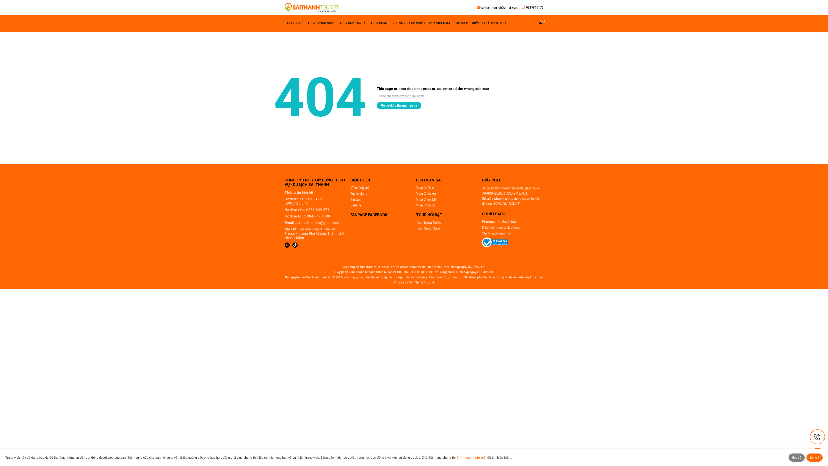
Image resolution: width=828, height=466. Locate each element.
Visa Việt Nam (439, 23)
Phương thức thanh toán (500, 222)
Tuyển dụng (358, 194)
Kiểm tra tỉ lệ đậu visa (489, 23)
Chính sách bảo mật (496, 233)
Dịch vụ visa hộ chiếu (408, 23)
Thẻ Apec (461, 23)
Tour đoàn (379, 23)
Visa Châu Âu (426, 194)
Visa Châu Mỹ (426, 199)
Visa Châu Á (425, 188)
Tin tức (355, 199)
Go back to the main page (399, 105)
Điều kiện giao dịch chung (501, 227)
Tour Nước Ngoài (353, 23)
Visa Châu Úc (426, 205)
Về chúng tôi (359, 188)
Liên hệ (355, 205)
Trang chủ (295, 23)
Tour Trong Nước (321, 23)
